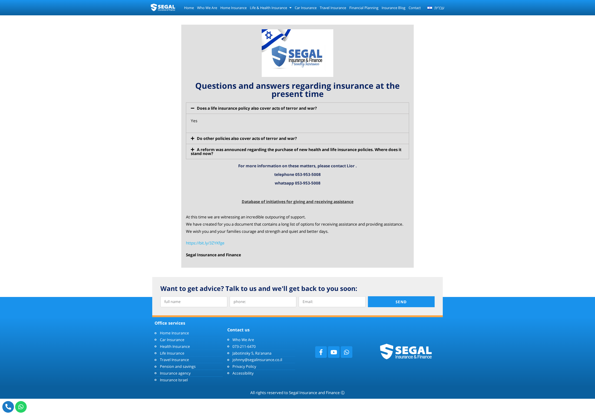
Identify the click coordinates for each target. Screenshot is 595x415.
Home (189, 7)
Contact (415, 7)
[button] (297, 108)
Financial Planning (363, 7)
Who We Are (207, 7)
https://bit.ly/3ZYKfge (205, 243)
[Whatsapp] (21, 407)
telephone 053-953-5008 (297, 174)
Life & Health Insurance (268, 7)
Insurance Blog (393, 7)
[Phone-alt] (8, 407)
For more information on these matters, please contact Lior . (297, 165)
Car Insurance (306, 7)
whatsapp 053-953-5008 (298, 183)
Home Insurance (233, 7)
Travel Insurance (333, 7)
